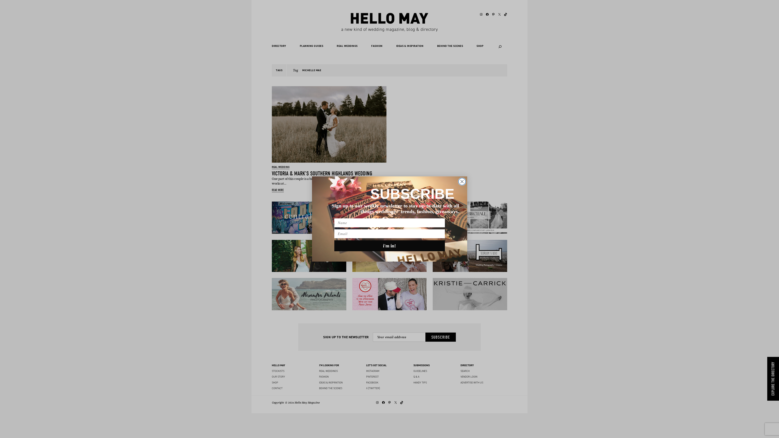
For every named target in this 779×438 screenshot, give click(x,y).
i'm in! (389, 245)
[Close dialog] (462, 181)
